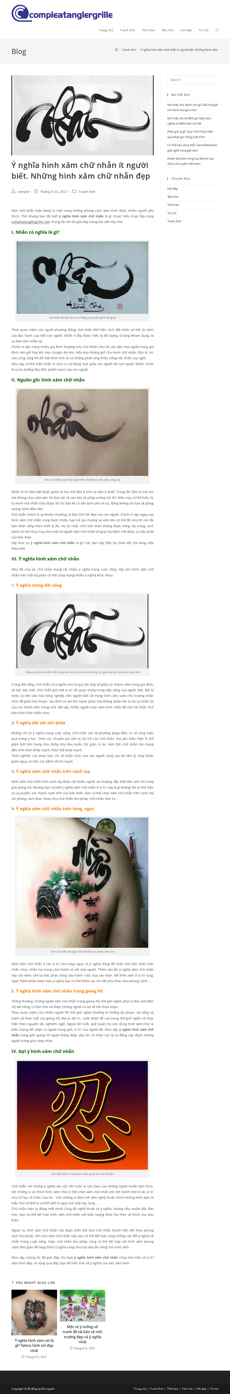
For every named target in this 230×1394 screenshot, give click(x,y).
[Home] (116, 50)
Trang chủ (140, 1389)
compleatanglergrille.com (30, 222)
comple (23, 192)
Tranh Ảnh (86, 192)
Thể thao (173, 205)
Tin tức (172, 213)
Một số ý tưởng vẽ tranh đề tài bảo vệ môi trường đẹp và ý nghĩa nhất (82, 1334)
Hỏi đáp (172, 189)
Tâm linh (172, 197)
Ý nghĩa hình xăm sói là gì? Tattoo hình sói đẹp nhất (34, 1345)
